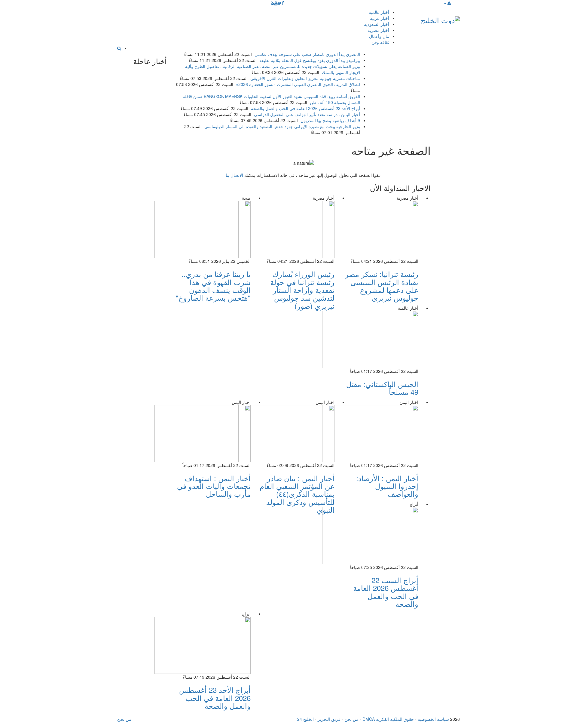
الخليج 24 (305, 719)
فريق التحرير (329, 719)
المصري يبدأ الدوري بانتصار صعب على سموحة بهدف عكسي (307, 54)
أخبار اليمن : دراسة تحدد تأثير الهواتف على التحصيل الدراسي (307, 114)
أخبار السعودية (376, 24)
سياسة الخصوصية (433, 719)
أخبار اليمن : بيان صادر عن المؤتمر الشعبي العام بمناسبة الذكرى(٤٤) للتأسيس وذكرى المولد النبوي (297, 494)
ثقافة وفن (380, 42)
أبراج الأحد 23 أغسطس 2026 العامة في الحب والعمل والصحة (305, 108)
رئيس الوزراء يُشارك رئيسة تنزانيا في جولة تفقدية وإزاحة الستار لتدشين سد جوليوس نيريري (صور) (302, 290)
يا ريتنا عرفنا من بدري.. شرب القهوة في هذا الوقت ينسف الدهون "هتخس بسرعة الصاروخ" (213, 286)
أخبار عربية (379, 18)
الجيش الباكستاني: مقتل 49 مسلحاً (382, 388)
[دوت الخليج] (440, 19)
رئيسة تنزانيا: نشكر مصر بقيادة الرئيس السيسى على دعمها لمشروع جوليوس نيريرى (381, 286)
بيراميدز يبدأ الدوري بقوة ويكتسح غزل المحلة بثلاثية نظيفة (309, 60)
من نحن (351, 719)
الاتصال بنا (234, 175)
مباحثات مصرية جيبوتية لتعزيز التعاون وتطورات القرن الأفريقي (305, 78)
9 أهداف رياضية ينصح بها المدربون (330, 120)
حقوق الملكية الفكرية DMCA (388, 719)
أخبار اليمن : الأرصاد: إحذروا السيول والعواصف (387, 486)
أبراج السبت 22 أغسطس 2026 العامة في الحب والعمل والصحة (385, 592)
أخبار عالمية (379, 12)
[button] (447, 3)
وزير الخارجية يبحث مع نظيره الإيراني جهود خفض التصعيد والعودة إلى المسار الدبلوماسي (282, 126)
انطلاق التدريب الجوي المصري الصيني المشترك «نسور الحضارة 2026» (298, 84)
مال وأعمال (379, 36)
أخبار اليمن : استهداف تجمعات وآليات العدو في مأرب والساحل (214, 486)
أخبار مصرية (378, 30)
